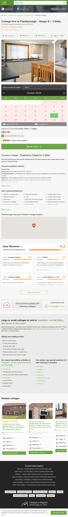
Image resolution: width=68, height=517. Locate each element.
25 (6, 120)
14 (35, 111)
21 (35, 115)
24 (62, 115)
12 (16, 111)
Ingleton (39, 369)
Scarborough (6, 377)
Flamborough (19, 3)
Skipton (39, 372)
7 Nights (26, 87)
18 (6, 115)
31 (62, 120)
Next (63, 61)
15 (45, 111)
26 (16, 120)
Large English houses (24, 492)
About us (52, 492)
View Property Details (11, 453)
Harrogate (40, 366)
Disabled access (10, 492)
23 (54, 115)
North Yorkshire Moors (42, 329)
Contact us (9, 9)
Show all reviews (34, 292)
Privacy (32, 495)
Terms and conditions (20, 495)
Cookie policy (41, 495)
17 (62, 111)
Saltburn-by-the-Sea (43, 378)
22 (45, 115)
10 (62, 106)
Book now (33, 146)
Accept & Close (58, 513)
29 (45, 120)
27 (25, 120)
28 (35, 120)
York (34, 329)
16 (54, 111)
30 (54, 120)
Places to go (24, 9)
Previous (4, 61)
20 (25, 115)
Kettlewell (40, 375)
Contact (60, 492)
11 (6, 111)
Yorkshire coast (55, 329)
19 (16, 115)
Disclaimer (51, 495)
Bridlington (40, 384)
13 (25, 111)
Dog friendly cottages (40, 492)
